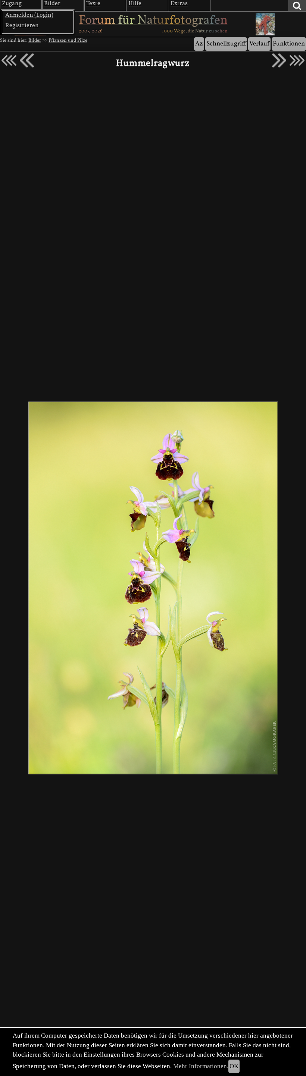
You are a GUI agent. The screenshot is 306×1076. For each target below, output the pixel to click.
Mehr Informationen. (200, 1066)
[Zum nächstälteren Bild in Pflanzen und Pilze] (279, 60)
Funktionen (289, 44)
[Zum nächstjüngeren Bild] (9, 60)
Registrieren (22, 26)
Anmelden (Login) (29, 15)
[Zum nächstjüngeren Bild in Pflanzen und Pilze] (27, 60)
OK (234, 1066)
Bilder (34, 40)
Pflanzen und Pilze (68, 40)
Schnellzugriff (226, 44)
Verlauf (259, 44)
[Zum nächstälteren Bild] (297, 60)
